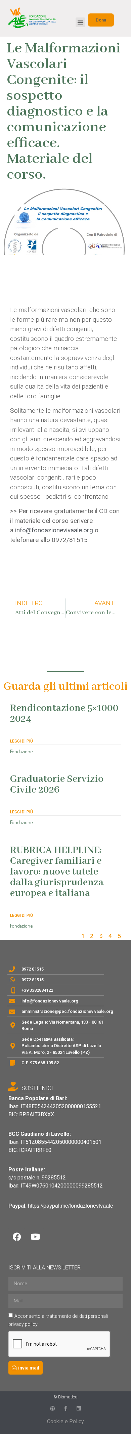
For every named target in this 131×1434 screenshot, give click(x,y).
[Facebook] (16, 1236)
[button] (80, 22)
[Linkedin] (78, 1408)
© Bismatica (65, 1396)
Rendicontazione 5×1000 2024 (64, 713)
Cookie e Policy (65, 1421)
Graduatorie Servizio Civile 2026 (56, 784)
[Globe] (52, 1408)
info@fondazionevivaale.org (54, 530)
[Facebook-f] (65, 1408)
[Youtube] (35, 1236)
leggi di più (21, 741)
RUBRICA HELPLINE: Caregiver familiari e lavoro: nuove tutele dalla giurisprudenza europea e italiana (56, 872)
